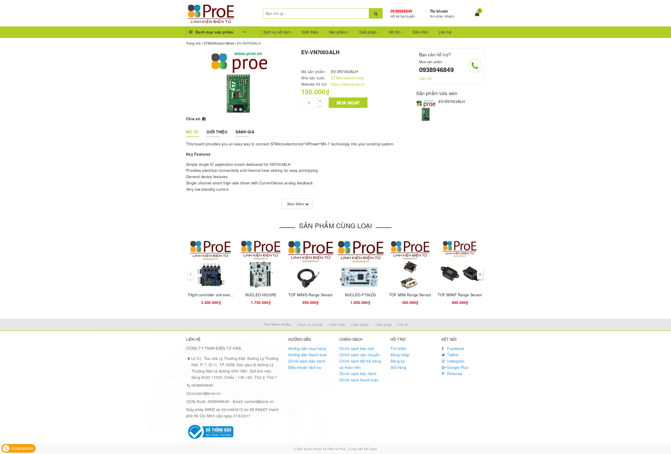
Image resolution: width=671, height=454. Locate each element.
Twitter (452, 354)
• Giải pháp (382, 324)
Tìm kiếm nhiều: (277, 324)
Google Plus (457, 367)
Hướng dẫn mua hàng (307, 348)
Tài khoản (439, 11)
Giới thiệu (310, 32)
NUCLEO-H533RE (260, 294)
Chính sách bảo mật (356, 348)
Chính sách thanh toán (358, 379)
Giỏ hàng (398, 367)
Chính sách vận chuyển (359, 354)
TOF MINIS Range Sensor (310, 294)
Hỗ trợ (395, 32)
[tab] (192, 132)
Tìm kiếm (399, 348)
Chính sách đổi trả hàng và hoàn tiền (360, 364)
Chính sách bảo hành (306, 361)
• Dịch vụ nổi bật (309, 324)
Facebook (455, 348)
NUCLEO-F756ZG (360, 294)
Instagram (455, 361)
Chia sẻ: (193, 118)
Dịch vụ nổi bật (276, 32)
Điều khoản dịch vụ (304, 367)
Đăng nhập (400, 354)
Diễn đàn (420, 32)
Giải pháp (368, 32)
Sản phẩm (338, 32)
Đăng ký (398, 361)
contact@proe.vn (206, 393)
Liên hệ (445, 32)
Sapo (373, 448)
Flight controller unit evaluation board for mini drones (233, 294)
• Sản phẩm (359, 324)
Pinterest (454, 373)
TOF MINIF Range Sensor (460, 294)
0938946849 (401, 11)
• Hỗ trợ (402, 324)
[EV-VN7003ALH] (426, 110)
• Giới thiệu (336, 324)
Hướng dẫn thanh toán (307, 354)
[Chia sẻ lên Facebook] (203, 118)
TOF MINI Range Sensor (410, 294)
